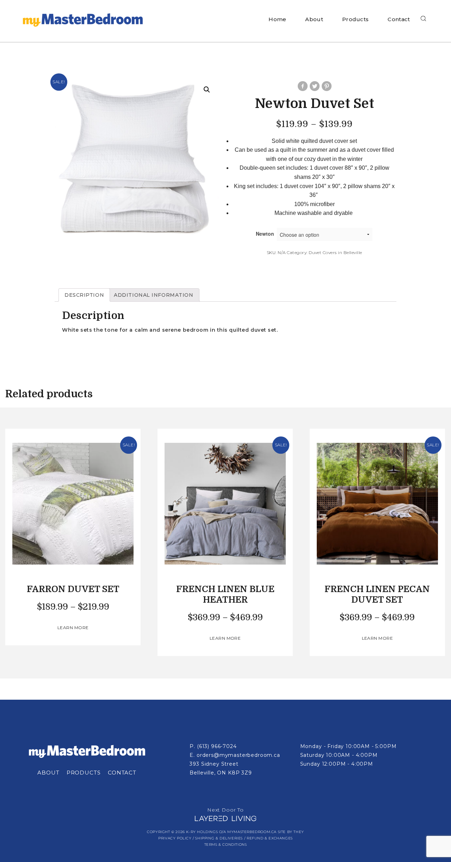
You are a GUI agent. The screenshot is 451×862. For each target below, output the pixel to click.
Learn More (73, 627)
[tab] (84, 295)
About (314, 19)
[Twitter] (314, 86)
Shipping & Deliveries (219, 838)
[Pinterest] (326, 86)
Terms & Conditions (225, 844)
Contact (399, 19)
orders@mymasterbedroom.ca (238, 755)
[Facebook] (302, 86)
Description (84, 295)
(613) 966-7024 (217, 746)
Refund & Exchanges (270, 838)
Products (355, 19)
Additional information (153, 295)
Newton (265, 233)
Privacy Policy (174, 838)
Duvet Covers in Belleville (335, 252)
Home (277, 19)
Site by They (291, 832)
